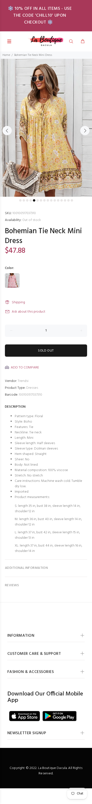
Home (6, 55)
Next (85, 130)
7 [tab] (41, 200)
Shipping (18, 302)
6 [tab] (37, 200)
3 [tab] (27, 200)
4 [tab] (30, 200)
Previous (7, 130)
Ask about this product (28, 312)
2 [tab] (24, 200)
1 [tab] (20, 200)
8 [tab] (44, 200)
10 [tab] (51, 200)
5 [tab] (34, 200)
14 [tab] (65, 200)
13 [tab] (61, 200)
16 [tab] (72, 200)
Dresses (32, 388)
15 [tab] (68, 200)
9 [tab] (48, 200)
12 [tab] (58, 200)
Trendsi (23, 381)
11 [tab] (54, 200)
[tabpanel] (46, 128)
